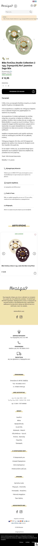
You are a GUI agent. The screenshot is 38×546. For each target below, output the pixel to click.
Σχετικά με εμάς (19, 483)
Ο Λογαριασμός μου (19, 457)
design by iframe (19, 532)
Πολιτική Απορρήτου (19, 494)
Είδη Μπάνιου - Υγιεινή (19, 433)
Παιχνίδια (19, 440)
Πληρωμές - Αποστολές (19, 487)
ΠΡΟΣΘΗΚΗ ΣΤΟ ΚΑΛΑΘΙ (16, 91)
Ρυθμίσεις (34, 542)
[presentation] (3, 253)
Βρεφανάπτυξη (19, 424)
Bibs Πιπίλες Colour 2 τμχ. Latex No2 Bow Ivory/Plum (18, 266)
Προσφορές (19, 443)
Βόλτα (19, 420)
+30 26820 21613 (24, 348)
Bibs (11, 71)
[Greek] (36, 1)
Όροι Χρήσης (19, 498)
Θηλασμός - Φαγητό (19, 430)
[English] (33, 1)
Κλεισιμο (21, 542)
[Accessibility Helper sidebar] (36, 544)
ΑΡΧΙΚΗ (4, 17)
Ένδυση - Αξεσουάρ (19, 437)
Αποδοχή (27, 542)
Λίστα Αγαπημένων (19, 465)
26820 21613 (15, 173)
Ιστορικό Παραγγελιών (19, 461)
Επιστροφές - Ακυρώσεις (19, 490)
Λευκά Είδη (19, 427)
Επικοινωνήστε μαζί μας (19, 469)
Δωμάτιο (19, 417)
